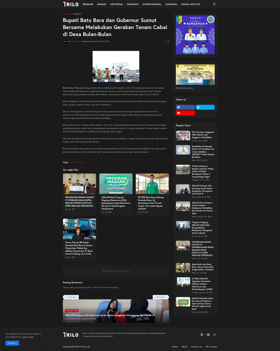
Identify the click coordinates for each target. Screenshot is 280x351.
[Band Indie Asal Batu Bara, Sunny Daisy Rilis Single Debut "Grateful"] (183, 267)
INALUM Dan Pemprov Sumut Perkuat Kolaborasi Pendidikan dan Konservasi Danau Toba (202, 208)
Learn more (28, 337)
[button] (214, 4)
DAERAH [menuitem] (101, 4)
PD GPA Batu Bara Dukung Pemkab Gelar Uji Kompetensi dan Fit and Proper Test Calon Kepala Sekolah (151, 203)
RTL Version (211, 346)
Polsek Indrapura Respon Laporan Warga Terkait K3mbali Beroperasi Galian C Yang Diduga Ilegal (203, 171)
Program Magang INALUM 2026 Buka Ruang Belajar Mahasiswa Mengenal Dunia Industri (202, 227)
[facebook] (185, 107)
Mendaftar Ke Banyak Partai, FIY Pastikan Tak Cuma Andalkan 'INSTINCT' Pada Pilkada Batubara (203, 151)
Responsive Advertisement (116, 270)
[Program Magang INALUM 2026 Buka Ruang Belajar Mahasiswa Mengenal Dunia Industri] (183, 225)
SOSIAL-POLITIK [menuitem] (190, 4)
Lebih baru (72, 297)
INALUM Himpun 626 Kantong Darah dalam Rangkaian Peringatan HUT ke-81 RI (202, 189)
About (185, 346)
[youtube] (185, 112)
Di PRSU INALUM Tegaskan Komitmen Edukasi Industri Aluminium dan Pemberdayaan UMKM (202, 284)
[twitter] (205, 107)
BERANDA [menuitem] (88, 4)
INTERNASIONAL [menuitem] (151, 4)
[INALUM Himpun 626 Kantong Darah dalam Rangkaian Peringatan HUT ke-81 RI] (183, 189)
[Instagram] (205, 112)
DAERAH (77, 14)
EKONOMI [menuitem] (132, 4)
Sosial (81, 162)
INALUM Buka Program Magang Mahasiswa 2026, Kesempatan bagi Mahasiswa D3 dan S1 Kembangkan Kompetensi (116, 203)
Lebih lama (160, 297)
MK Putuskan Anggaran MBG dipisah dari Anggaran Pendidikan (203, 135)
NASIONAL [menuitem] (171, 4)
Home (175, 346)
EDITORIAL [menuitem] (116, 4)
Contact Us (196, 346)
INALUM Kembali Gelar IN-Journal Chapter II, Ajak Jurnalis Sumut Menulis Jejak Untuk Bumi (202, 303)
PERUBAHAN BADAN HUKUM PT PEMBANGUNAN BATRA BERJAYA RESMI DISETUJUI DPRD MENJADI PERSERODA (79, 201)
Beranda (67, 14)
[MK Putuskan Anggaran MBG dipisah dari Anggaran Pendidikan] (183, 135)
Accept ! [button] (12, 343)
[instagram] (214, 334)
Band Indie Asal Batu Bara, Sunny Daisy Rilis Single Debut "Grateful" (203, 267)
